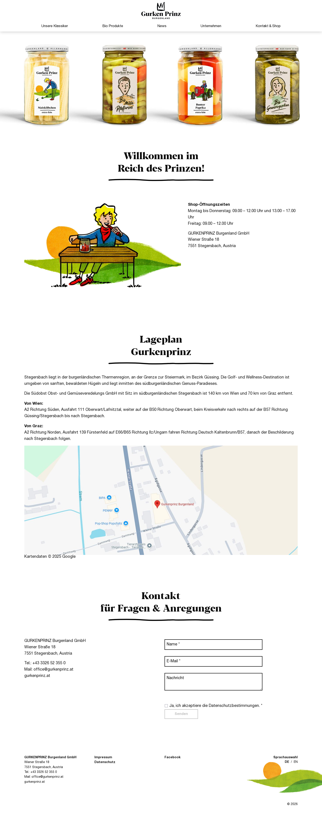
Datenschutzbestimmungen (234, 706)
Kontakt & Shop (268, 26)
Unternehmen (211, 26)
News (161, 26)
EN (296, 762)
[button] (161, 10)
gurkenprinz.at (37, 676)
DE (287, 762)
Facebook (172, 757)
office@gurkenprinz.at (53, 669)
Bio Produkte (112, 26)
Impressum (103, 757)
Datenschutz (104, 762)
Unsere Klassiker (54, 26)
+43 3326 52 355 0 (48, 663)
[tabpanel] (161, 83)
